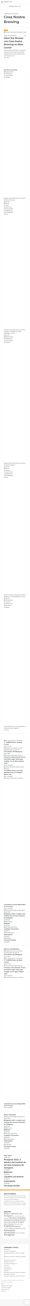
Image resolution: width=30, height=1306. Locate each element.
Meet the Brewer (14, 1228)
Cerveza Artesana (17, 1218)
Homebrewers (7, 1269)
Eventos (8, 1226)
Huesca (16, 1226)
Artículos (6, 1270)
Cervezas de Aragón (9, 1251)
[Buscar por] (28, 2)
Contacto (3, 1291)
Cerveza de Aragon (16, 1222)
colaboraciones (19, 1224)
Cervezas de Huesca (9, 1260)
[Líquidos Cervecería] (10, 927)
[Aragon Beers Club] (15, 6)
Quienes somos (5, 1289)
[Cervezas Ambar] (7, 938)
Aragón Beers (7, 35)
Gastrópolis (8, 934)
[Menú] (2, 2)
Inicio (5, 13)
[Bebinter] (8, 921)
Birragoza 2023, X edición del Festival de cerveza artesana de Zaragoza (14, 916)
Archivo (6, 1265)
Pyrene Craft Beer (20, 1233)
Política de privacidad (6, 1285)
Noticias (6, 1249)
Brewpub (20, 1216)
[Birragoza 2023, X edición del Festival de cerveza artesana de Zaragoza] (15, 912)
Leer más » (7, 57)
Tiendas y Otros (8, 1261)
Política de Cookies (6, 1287)
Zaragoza (9, 1234)
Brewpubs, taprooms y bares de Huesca (14, 1272)
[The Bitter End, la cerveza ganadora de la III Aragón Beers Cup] (15, 768)
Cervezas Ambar (10, 940)
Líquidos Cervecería (11, 929)
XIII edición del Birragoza (13, 751)
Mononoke (23, 1228)
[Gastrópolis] (9, 932)
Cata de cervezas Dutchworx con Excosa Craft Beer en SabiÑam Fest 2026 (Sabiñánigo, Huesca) (14, 331)
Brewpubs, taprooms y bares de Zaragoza (15, 1256)
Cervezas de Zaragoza (9, 1263)
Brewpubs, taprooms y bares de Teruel (14, 1276)
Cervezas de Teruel (9, 1274)
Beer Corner (15, 1216)
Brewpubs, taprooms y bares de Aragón (14, 1253)
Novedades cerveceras (9, 1231)
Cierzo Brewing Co (10, 1224)
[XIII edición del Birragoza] (15, 749)
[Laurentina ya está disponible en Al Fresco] (15, 778)
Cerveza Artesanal (11, 1220)
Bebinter (7, 923)
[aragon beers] (8, 2)
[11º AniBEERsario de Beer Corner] (13, 740)
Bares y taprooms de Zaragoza (13, 1214)
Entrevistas (7, 1267)
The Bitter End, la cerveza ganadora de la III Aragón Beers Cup (13, 772)
